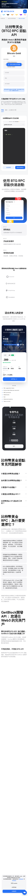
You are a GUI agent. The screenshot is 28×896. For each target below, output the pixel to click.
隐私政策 (21, 879)
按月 (5, 355)
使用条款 (14, 880)
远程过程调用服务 (12, 18)
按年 (11, 355)
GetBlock (3, 18)
